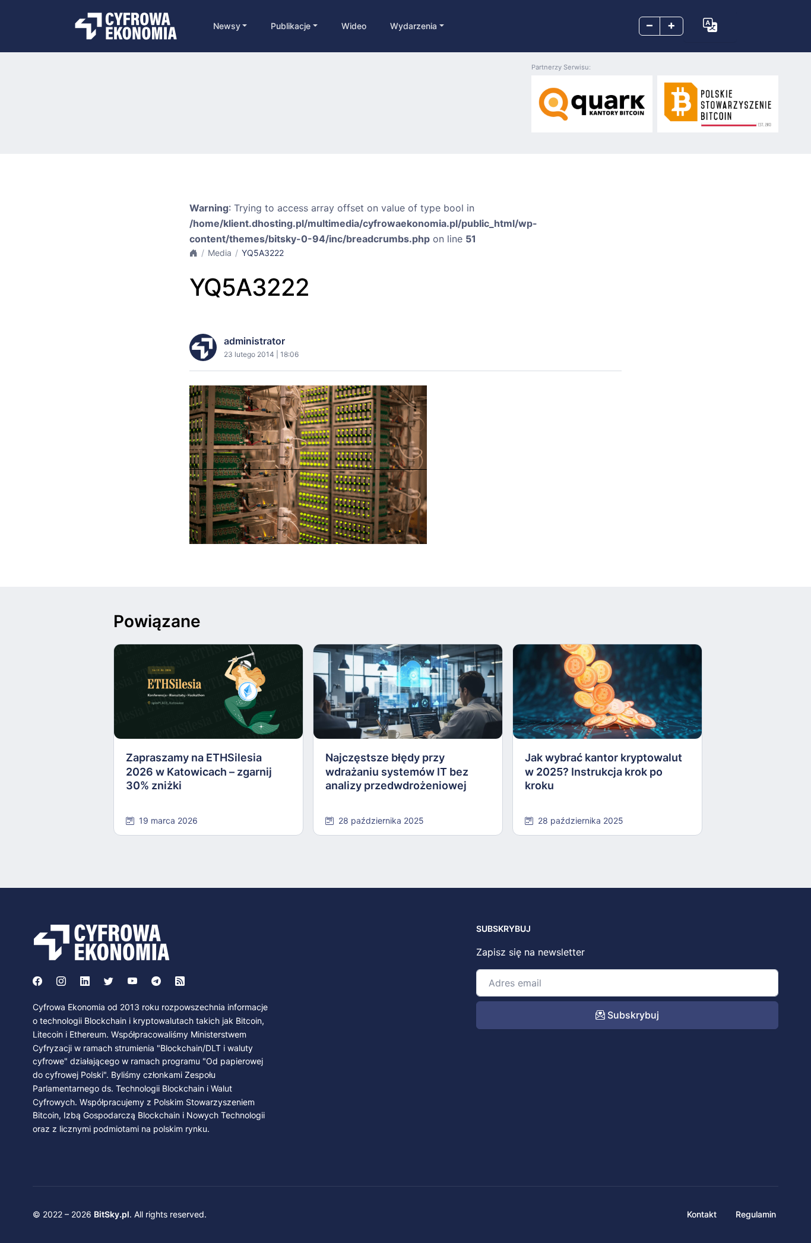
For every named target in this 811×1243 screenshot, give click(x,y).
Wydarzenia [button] (413, 26)
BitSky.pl (111, 1214)
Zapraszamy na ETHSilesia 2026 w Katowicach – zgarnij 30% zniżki (199, 771)
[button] (710, 25)
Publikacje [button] (291, 26)
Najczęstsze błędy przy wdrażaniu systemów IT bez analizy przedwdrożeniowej (396, 771)
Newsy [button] (226, 26)
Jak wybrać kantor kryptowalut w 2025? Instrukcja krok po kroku (603, 771)
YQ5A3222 (263, 253)
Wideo (353, 26)
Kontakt (702, 1214)
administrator (254, 341)
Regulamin (756, 1214)
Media (220, 253)
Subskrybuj (632, 1015)
